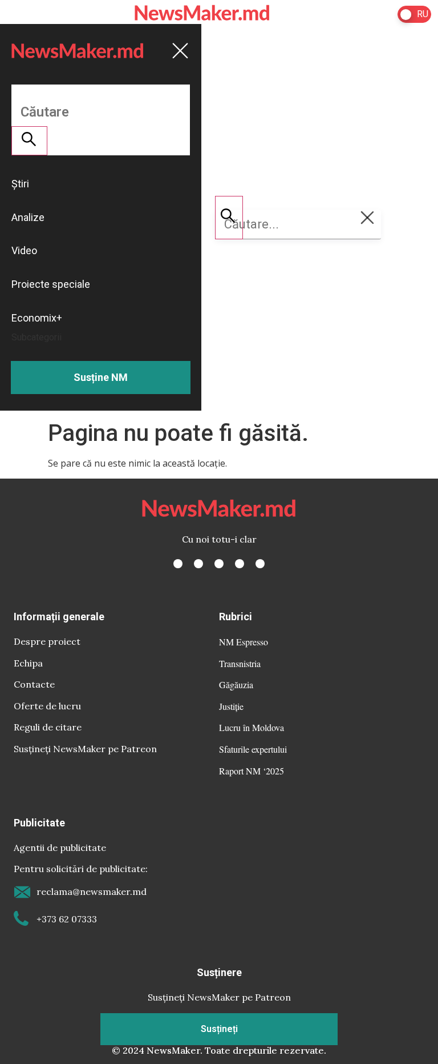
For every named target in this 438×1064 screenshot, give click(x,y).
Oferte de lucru (47, 706)
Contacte (34, 684)
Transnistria (240, 663)
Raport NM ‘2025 (251, 771)
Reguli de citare (48, 727)
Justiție (231, 706)
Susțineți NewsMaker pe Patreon (85, 748)
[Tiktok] (239, 563)
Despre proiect (47, 641)
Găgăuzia (236, 684)
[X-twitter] (198, 563)
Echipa (28, 663)
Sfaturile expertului (253, 749)
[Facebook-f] (177, 563)
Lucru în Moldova (251, 727)
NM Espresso (243, 642)
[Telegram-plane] (260, 563)
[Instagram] (219, 563)
